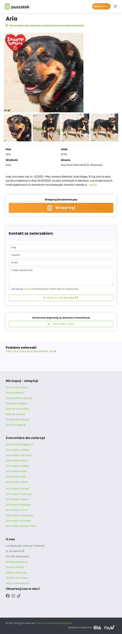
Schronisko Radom (17, 499)
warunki (28, 288)
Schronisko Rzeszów (18, 505)
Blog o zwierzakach (18, 583)
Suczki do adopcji (16, 403)
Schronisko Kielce (16, 460)
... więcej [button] (92, 185)
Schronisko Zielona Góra (21, 526)
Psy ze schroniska (17, 387)
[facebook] (8, 596)
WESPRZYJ (101, 6)
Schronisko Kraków (17, 466)
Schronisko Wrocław (18, 521)
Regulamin (66, 623)
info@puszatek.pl (16, 562)
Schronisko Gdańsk (18, 450)
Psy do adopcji (15, 393)
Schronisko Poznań (17, 488)
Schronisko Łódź (15, 476)
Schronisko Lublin (16, 471)
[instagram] (13, 596)
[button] (57, 109)
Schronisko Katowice (19, 455)
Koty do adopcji (15, 414)
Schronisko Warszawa (19, 515)
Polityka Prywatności (47, 623)
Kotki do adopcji (15, 425)
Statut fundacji (15, 567)
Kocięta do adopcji (17, 419)
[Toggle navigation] (115, 6)
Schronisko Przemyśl (18, 494)
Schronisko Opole (17, 482)
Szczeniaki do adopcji (19, 398)
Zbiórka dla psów (16, 572)
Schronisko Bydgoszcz (19, 444)
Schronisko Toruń (16, 510)
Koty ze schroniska (17, 409)
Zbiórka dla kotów (17, 578)
